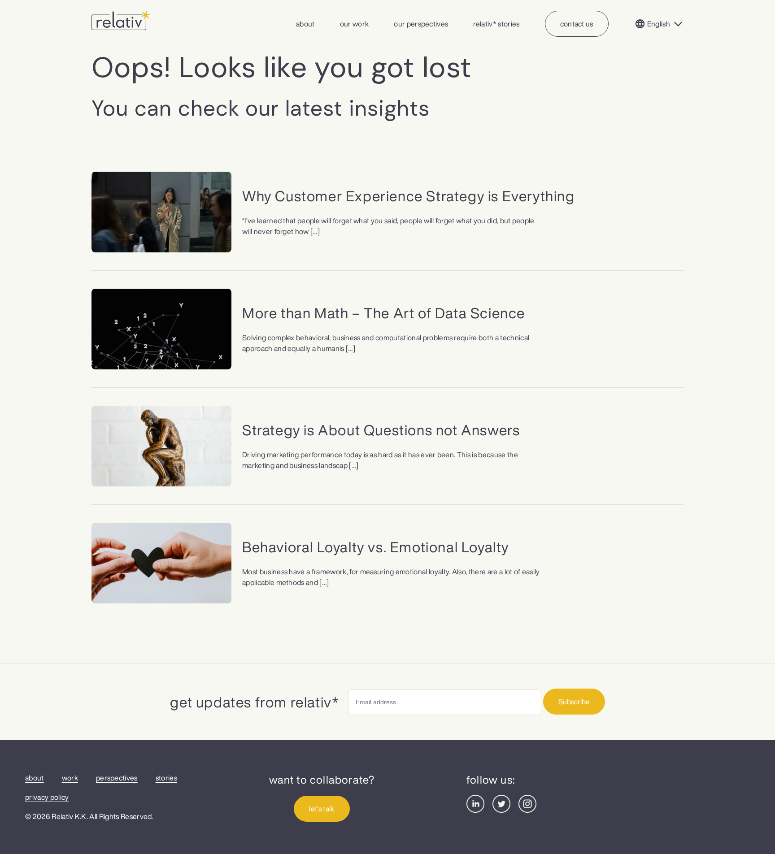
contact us (576, 23)
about (305, 23)
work (70, 777)
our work (354, 23)
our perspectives (421, 23)
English (658, 23)
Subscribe (574, 701)
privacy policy (47, 797)
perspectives (117, 777)
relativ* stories (496, 23)
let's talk (321, 808)
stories (166, 777)
